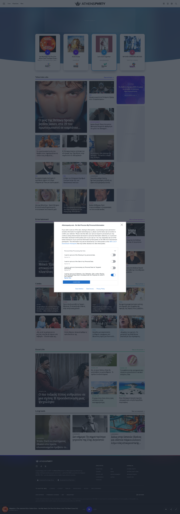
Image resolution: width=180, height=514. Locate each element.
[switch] (113, 255)
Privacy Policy (101, 288)
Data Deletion (79, 288)
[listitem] (90, 251)
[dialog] (90, 257)
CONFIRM (76, 282)
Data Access (90, 288)
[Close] (122, 225)
